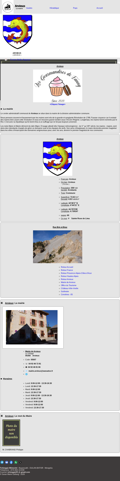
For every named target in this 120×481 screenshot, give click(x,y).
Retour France (67, 270)
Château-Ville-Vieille (69, 288)
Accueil (100, 8)
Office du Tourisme (68, 285)
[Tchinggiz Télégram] (2, 464)
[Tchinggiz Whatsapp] (16, 464)
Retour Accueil (67, 267)
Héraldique (54, 8)
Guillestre (65, 291)
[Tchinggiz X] (20, 464)
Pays (75, 8)
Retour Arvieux (67, 279)
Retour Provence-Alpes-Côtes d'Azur (76, 273)
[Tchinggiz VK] (7, 464)
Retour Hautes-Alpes (69, 276)
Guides (29, 8)
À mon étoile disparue (20, 60)
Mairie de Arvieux (68, 282)
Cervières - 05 (67, 294)
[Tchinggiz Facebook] (11, 464)
